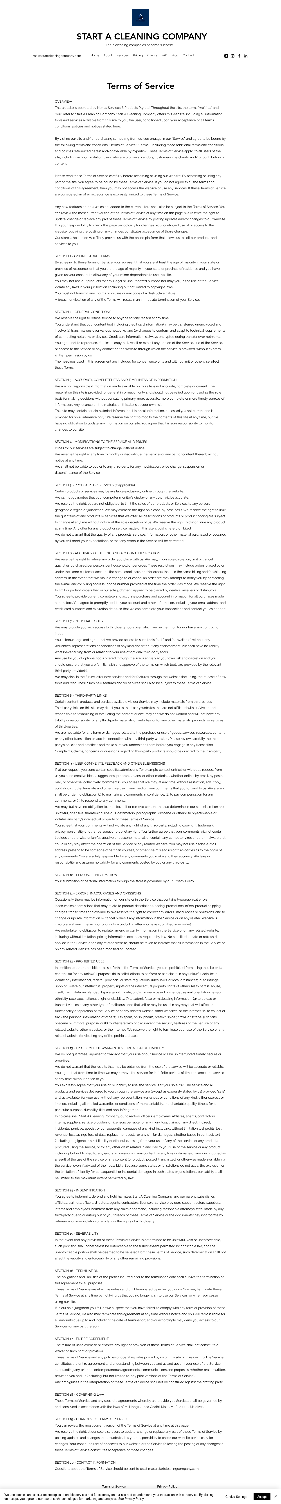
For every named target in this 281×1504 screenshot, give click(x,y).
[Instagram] (233, 56)
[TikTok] (226, 56)
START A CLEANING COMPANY (142, 36)
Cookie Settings (236, 1496)
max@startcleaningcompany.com (173, 1469)
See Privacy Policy (131, 1498)
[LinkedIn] (246, 56)
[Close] (275, 1496)
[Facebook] (239, 56)
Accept (262, 1496)
